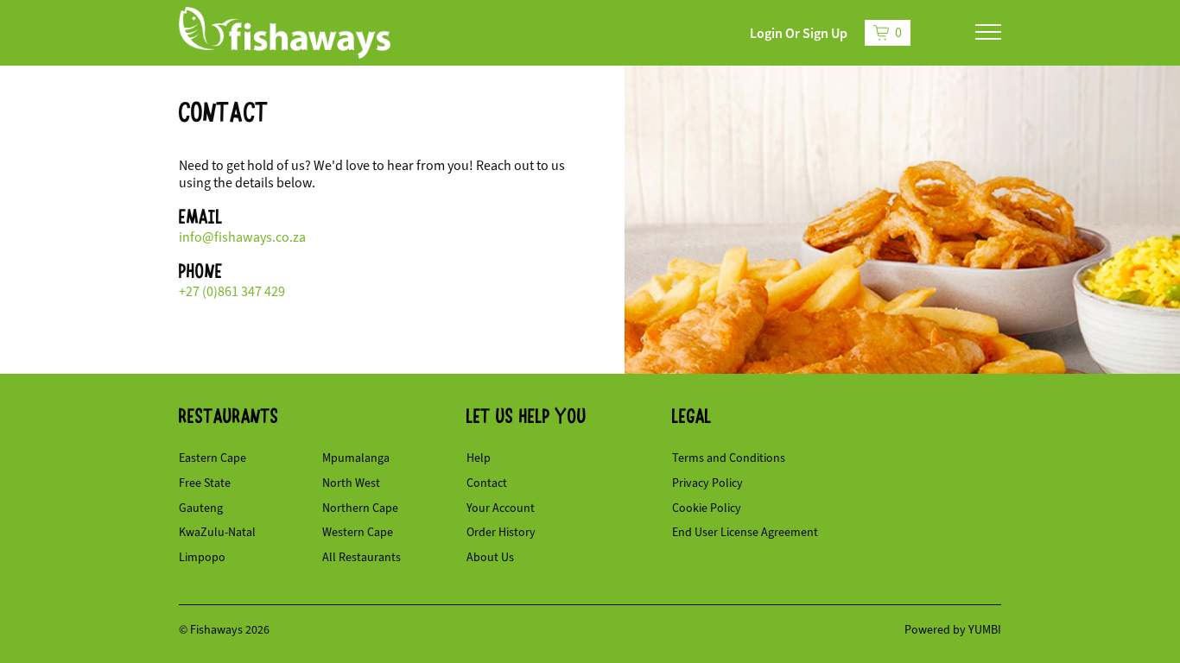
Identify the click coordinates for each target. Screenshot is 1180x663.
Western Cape (357, 532)
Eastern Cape (212, 458)
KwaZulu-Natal (217, 532)
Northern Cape (360, 508)
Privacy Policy (707, 483)
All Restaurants (361, 557)
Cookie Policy (706, 508)
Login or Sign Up (798, 33)
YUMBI (984, 629)
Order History (501, 532)
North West (351, 483)
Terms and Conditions (728, 458)
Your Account (500, 508)
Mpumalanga (356, 458)
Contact (486, 483)
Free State (205, 483)
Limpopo (202, 557)
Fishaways (217, 629)
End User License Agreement (745, 532)
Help (478, 458)
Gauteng (201, 508)
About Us (490, 557)
